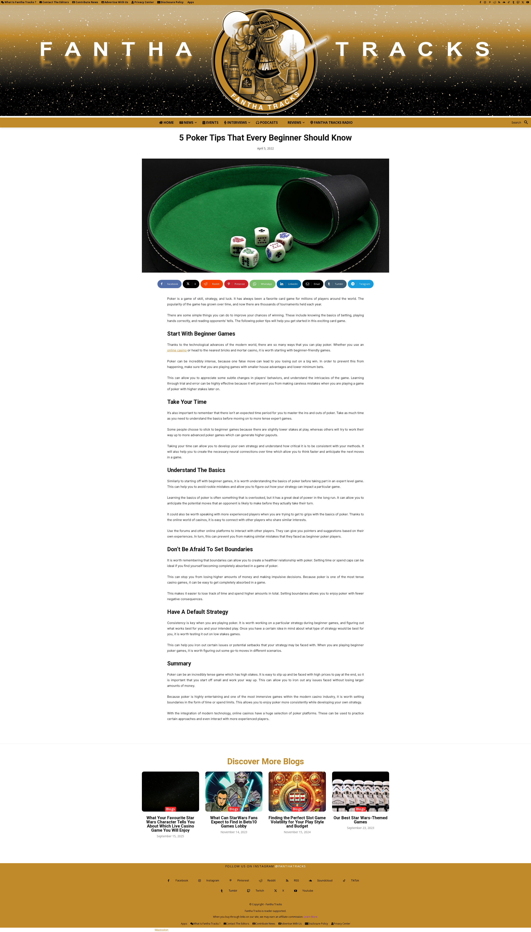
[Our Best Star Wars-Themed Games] (360, 792)
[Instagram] (485, 2)
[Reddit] (494, 2)
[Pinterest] (489, 2)
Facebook (181, 880)
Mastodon (161, 930)
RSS (296, 880)
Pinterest (243, 880)
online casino (177, 350)
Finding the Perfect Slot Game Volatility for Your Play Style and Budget (297, 822)
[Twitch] (518, 2)
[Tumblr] (513, 2)
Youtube (307, 890)
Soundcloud (324, 880)
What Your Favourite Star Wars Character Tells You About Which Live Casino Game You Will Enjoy (170, 824)
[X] (522, 2)
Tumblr (233, 890)
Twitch (260, 890)
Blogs (170, 809)
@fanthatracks (290, 866)
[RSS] (499, 2)
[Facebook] (480, 2)
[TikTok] (508, 2)
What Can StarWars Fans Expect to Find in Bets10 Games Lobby (234, 822)
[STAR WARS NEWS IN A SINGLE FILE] (265, 61)
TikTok (355, 880)
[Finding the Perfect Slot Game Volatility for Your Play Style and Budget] (297, 792)
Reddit (271, 880)
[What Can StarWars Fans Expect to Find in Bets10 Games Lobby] (234, 792)
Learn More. (311, 917)
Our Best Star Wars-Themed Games (360, 819)
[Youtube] (527, 2)
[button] (521, 122)
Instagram (212, 880)
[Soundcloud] (504, 2)
